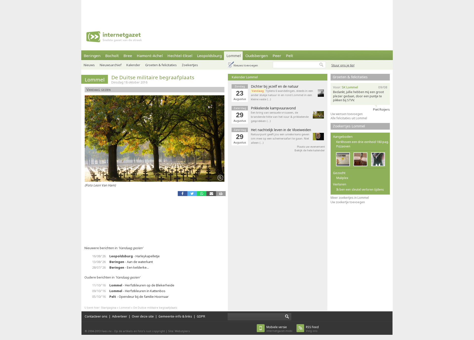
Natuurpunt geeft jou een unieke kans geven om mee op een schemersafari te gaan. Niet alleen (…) (280, 138)
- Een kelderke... (129, 267)
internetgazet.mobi (279, 328)
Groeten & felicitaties (161, 65)
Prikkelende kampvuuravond (273, 108)
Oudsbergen (256, 55)
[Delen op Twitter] (192, 193)
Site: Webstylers (179, 331)
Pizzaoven (343, 146)
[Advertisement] (237, 11)
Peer (277, 55)
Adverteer (119, 316)
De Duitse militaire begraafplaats (152, 77)
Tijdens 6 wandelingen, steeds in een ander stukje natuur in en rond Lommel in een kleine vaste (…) (282, 95)
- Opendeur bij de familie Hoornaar (139, 296)
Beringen (92, 55)
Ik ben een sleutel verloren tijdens (360, 189)
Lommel (233, 55)
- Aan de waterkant (131, 262)
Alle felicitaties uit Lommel (349, 118)
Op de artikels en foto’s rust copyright (139, 331)
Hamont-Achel (150, 55)
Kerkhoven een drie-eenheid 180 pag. (362, 142)
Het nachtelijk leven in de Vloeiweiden (281, 130)
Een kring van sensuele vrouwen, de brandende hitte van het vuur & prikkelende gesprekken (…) (280, 117)
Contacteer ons (96, 316)
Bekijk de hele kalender (310, 150)
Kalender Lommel (245, 77)
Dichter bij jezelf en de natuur (274, 86)
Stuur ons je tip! (343, 65)
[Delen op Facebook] (182, 193)
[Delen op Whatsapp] (201, 193)
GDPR (201, 316)
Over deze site (143, 316)
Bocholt (112, 55)
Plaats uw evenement (311, 146)
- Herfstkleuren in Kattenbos (137, 291)
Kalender (133, 65)
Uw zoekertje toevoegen (348, 202)
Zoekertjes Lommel (349, 126)
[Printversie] (221, 193)
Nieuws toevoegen (246, 65)
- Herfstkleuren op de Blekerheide (141, 285)
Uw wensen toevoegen (347, 114)
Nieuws (89, 65)
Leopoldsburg (209, 55)
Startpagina (108, 307)
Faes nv (106, 331)
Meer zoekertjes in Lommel (350, 198)
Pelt (289, 55)
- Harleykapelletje (134, 256)
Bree (127, 55)
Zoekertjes (190, 65)
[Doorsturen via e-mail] (211, 193)
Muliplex (342, 178)
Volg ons (312, 328)
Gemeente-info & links (175, 316)
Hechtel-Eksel (179, 55)
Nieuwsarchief (110, 65)
